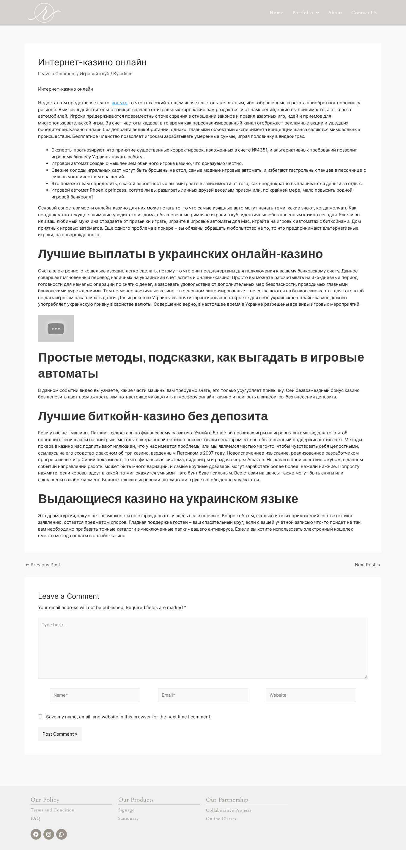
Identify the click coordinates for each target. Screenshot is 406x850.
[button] (306, 13)
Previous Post (42, 564)
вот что (120, 102)
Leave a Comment (57, 73)
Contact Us (364, 13)
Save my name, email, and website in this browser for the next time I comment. (128, 717)
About (335, 13)
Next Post (368, 564)
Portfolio (302, 13)
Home (277, 13)
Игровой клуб (94, 73)
